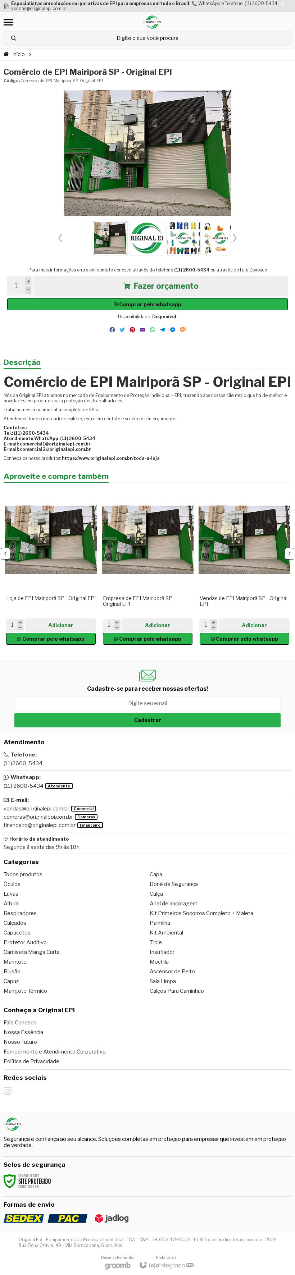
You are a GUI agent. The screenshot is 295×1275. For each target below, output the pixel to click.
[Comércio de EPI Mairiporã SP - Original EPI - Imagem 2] (147, 238)
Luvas (11, 894)
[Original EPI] (152, 22)
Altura (11, 903)
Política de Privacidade (31, 1061)
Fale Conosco (253, 270)
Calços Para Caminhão (177, 991)
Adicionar (60, 625)
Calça (156, 894)
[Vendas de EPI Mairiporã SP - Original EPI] (244, 566)
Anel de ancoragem (174, 903)
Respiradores (20, 913)
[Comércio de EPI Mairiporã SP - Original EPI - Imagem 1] (110, 238)
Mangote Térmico (25, 991)
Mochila (159, 962)
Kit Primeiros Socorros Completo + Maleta (201, 913)
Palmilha (160, 923)
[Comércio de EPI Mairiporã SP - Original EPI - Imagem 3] (183, 238)
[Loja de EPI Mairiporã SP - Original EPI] (51, 566)
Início (18, 54)
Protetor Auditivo (25, 942)
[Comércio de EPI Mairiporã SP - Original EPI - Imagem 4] (220, 238)
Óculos (12, 884)
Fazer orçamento (166, 286)
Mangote (15, 962)
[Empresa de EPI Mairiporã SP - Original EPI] (148, 566)
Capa (156, 874)
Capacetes (17, 932)
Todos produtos (23, 874)
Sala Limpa (163, 981)
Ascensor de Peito (172, 971)
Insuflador (162, 952)
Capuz (11, 981)
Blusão (12, 971)
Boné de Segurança (174, 884)
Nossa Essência (23, 1032)
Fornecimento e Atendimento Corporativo (55, 1051)
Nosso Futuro (20, 1042)
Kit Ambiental (166, 932)
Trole (156, 942)
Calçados (15, 923)
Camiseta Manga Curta (32, 952)
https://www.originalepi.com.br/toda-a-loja (111, 458)
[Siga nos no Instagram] (8, 1091)
